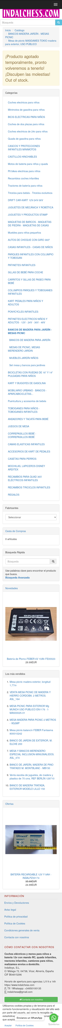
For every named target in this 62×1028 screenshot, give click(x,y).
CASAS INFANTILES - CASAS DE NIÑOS (30, 247)
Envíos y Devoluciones (16, 902)
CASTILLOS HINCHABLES (22, 156)
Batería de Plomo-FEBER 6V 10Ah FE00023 (31, 658)
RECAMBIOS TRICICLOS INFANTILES (29, 487)
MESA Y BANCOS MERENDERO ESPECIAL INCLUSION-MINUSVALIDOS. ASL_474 (32, 754)
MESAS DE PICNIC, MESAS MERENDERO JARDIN (24, 348)
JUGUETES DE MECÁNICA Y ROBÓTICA (30, 207)
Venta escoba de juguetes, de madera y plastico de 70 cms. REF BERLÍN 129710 (32, 776)
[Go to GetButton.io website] (53, 1024)
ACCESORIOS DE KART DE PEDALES (29, 451)
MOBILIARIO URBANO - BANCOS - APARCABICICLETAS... (27, 392)
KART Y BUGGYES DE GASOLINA (27, 383)
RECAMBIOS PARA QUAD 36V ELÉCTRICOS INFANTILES (25, 478)
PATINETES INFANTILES (21, 265)
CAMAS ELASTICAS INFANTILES (26, 444)
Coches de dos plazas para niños (26, 124)
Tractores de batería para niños (25, 185)
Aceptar (8, 1025)
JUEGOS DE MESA (18, 426)
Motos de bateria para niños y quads (28, 164)
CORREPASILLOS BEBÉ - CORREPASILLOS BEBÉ (22, 435)
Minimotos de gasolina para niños (26, 109)
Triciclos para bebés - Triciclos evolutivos (30, 193)
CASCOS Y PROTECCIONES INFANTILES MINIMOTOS (24, 147)
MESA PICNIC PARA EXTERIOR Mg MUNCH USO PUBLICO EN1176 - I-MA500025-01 (29, 709)
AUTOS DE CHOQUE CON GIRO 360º (29, 240)
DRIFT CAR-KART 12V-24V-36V (25, 200)
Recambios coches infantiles (23, 178)
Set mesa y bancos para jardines (26, 365)
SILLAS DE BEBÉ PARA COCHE (25, 272)
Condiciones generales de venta (21, 930)
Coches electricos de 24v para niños (28, 131)
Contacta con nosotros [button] (32, 999)
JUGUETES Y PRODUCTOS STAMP (28, 214)
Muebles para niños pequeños (24, 232)
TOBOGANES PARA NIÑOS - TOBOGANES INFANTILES (24, 410)
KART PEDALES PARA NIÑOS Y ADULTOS (25, 302)
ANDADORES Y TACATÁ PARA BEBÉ (28, 419)
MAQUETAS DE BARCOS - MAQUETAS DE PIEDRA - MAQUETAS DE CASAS (29, 223)
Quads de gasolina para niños (24, 138)
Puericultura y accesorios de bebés (27, 401)
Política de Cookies (14, 923)
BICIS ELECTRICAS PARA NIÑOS (26, 117)
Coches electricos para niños (23, 102)
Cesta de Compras (15, 531)
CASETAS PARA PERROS (22, 458)
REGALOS (13, 494)
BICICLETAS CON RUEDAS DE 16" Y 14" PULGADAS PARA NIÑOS (30, 374)
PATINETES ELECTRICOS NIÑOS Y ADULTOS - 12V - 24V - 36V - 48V (27, 320)
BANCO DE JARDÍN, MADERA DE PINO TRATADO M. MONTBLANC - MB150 (31, 766)
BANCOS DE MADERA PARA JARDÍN (29, 340)
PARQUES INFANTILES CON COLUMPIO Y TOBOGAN (30, 256)
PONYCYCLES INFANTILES (23, 311)
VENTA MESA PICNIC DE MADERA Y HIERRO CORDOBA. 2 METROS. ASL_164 (30, 695)
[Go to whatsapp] (53, 1017)
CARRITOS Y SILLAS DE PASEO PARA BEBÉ (29, 281)
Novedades (11, 588)
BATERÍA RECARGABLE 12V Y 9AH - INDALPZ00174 (31, 876)
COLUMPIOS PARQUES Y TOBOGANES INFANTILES (30, 291)
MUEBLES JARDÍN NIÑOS (23, 358)
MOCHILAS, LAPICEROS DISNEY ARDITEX (26, 467)
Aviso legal (10, 909)
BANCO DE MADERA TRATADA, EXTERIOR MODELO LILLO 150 (27, 787)
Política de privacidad (16, 916)
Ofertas (9, 803)
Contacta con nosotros (16, 937)
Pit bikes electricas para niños (24, 171)
